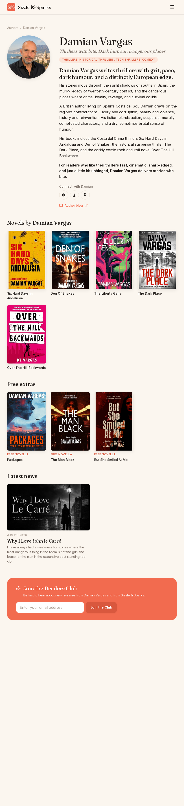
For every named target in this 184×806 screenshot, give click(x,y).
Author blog (74, 205)
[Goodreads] (85, 195)
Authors (12, 28)
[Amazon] (74, 195)
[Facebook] (63, 195)
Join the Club (101, 607)
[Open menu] (172, 7)
